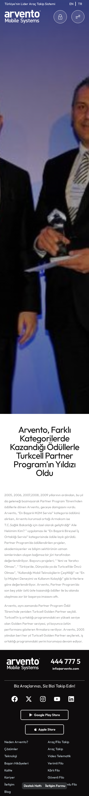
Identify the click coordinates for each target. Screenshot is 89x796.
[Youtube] (57, 699)
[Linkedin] (71, 699)
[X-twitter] (28, 699)
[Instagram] (43, 699)
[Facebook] (14, 699)
